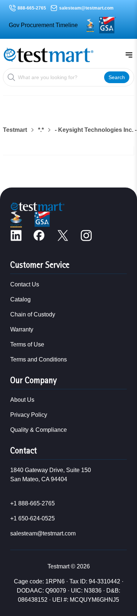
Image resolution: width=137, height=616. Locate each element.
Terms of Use (27, 344)
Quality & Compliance (38, 430)
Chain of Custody (32, 314)
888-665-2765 (32, 8)
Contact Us (24, 284)
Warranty (21, 329)
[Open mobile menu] (129, 55)
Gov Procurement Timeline (43, 25)
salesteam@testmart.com (86, 8)
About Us (22, 400)
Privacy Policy (28, 415)
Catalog (20, 299)
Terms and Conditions (38, 359)
